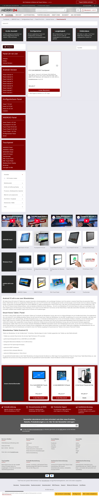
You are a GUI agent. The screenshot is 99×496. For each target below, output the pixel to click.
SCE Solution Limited (12, 178)
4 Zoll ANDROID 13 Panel (61, 385)
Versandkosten (45, 480)
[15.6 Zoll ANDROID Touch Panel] (39, 375)
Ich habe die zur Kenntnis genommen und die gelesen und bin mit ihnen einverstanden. (48, 430)
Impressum (29, 443)
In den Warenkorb (44, 90)
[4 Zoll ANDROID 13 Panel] (62, 375)
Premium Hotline (25, 485)
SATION (78, 447)
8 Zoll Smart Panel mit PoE (84, 385)
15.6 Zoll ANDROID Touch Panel (38, 386)
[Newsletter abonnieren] (77, 425)
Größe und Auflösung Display (11, 187)
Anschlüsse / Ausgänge (10, 198)
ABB (77, 452)
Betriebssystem (8, 183)
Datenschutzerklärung (32, 452)
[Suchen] (64, 10)
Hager (77, 450)
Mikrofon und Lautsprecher (11, 195)
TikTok (53, 448)
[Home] (3, 15)
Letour (77, 443)
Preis (5, 206)
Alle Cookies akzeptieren (90, 493)
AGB (61, 429)
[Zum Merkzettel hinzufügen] (57, 65)
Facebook (53, 443)
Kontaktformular (14, 452)
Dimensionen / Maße (9, 202)
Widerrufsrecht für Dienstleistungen (35, 450)
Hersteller (6, 174)
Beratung (16, 485)
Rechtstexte (30, 439)
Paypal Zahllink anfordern (86, 2)
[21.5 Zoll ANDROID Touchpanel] (44, 60)
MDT (77, 448)
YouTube (53, 445)
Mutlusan (78, 445)
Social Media (55, 439)
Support (63, 485)
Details (84, 398)
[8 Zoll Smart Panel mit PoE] (84, 375)
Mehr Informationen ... (7, 494)
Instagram (53, 447)
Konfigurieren (76, 493)
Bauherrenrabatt (36, 485)
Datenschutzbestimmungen (36, 429)
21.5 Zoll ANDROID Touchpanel (38, 70)
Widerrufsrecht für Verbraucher (34, 448)
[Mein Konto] (95, 6)
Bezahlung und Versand (32, 447)
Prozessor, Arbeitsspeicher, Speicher (13, 191)
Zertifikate (82, 485)
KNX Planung (55, 485)
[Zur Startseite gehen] (9, 10)
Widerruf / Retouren (72, 485)
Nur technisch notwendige (63, 493)
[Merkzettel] (78, 10)
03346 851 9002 (6, 445)
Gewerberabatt (46, 485)
